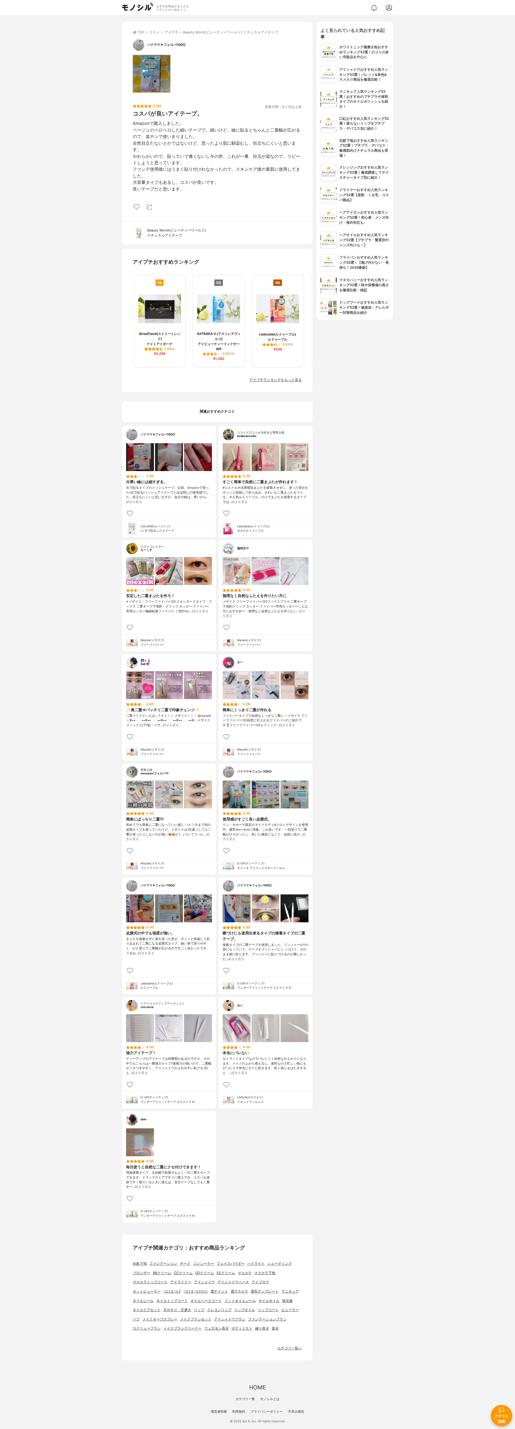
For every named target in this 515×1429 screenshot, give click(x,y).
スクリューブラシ (147, 1328)
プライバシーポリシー (267, 1411)
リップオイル (244, 1310)
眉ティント (219, 1291)
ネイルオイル (269, 1301)
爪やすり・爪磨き (177, 1310)
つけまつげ (172, 1291)
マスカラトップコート (150, 1282)
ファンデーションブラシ (267, 1319)
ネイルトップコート (172, 1301)
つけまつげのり (195, 1291)
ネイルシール (143, 1301)
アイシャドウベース (233, 1282)
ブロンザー (141, 1273)
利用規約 (238, 1411)
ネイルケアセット (147, 1310)
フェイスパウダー (231, 1264)
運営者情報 (219, 1411)
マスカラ (245, 1273)
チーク (185, 1264)
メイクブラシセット (195, 1319)
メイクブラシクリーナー (182, 1328)
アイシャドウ (204, 1282)
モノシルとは (269, 1399)
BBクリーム (162, 1273)
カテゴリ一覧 (245, 1399)
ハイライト (256, 1264)
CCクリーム (183, 1273)
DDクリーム (204, 1273)
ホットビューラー (147, 1291)
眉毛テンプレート (265, 1291)
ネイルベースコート (206, 1301)
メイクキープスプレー (159, 1319)
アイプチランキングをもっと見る (275, 380)
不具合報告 (296, 1411)
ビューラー (290, 1310)
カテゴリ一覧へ (289, 1348)
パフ (136, 1319)
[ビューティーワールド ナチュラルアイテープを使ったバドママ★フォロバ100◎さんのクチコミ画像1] (151, 73)
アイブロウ (260, 1282)
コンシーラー (203, 1264)
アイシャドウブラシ (229, 1319)
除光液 (287, 1301)
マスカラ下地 (264, 1273)
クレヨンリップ (219, 1310)
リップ (199, 1310)
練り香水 (262, 1328)
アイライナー (180, 1282)
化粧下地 (140, 1264)
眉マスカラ (239, 1291)
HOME (257, 1387)
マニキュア (290, 1291)
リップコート (268, 1310)
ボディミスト (241, 1328)
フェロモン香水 (216, 1328)
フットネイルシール (240, 1301)
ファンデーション (163, 1264)
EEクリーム (226, 1273)
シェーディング (279, 1264)
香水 (275, 1328)
